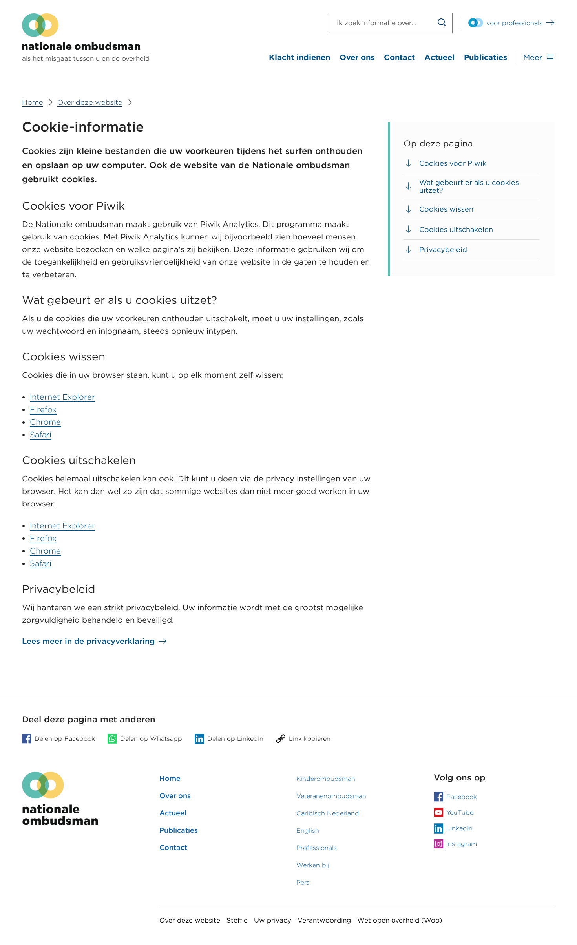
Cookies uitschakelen (456, 229)
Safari (40, 434)
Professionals (316, 848)
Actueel (439, 57)
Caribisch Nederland (327, 813)
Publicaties (485, 57)
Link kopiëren (309, 738)
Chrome (45, 422)
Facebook (461, 797)
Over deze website (189, 920)
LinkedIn (459, 828)
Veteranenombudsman (331, 796)
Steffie (237, 920)
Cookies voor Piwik (453, 163)
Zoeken (442, 23)
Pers (303, 882)
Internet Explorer (62, 397)
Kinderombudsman (325, 778)
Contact (399, 57)
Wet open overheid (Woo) (399, 920)
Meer (532, 57)
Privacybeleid (443, 249)
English (307, 830)
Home (170, 778)
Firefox (43, 409)
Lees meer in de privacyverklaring (88, 641)
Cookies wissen (446, 209)
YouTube (459, 812)
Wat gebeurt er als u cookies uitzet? (469, 186)
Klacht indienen (299, 57)
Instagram (461, 844)
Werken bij (312, 865)
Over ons (357, 57)
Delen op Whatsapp (151, 738)
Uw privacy (272, 920)
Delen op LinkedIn (235, 738)
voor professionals (514, 23)
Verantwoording (324, 920)
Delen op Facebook (65, 738)
